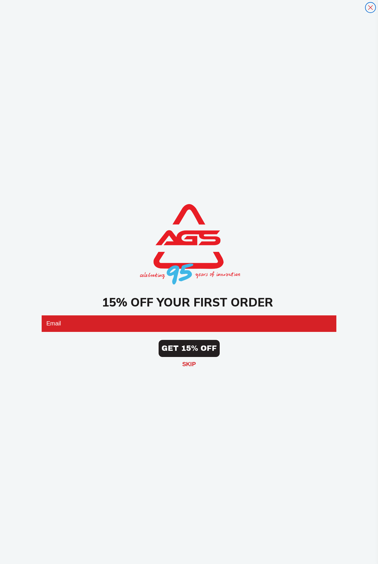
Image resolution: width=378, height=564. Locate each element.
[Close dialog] (370, 7)
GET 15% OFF (189, 348)
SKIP (189, 364)
